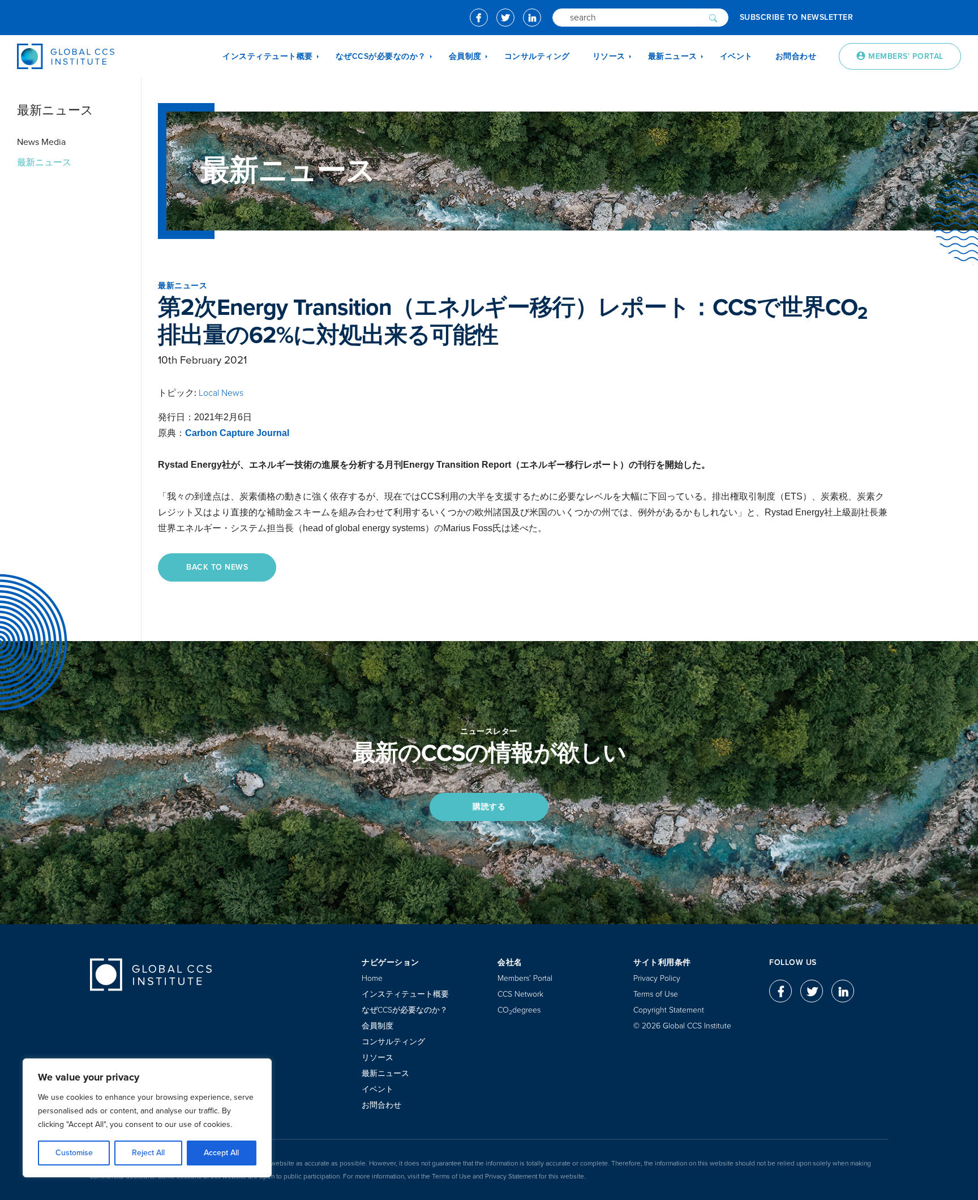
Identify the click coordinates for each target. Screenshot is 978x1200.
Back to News (217, 567)
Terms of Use (655, 994)
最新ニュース (44, 162)
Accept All (221, 1153)
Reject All (148, 1153)
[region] (147, 1117)
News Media (41, 142)
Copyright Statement (668, 1010)
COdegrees (519, 1010)
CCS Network (520, 994)
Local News (221, 393)
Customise (74, 1153)
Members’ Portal (524, 978)
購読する (489, 807)
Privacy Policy (656, 978)
